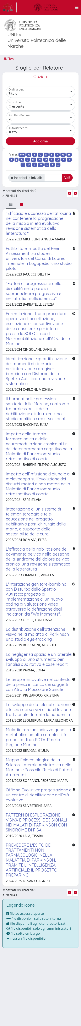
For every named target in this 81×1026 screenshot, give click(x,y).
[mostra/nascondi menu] (77, 7)
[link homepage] (9, 7)
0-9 (22, 154)
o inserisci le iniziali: (26, 177)
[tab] (11, 204)
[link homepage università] (45, 7)
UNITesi (8, 58)
